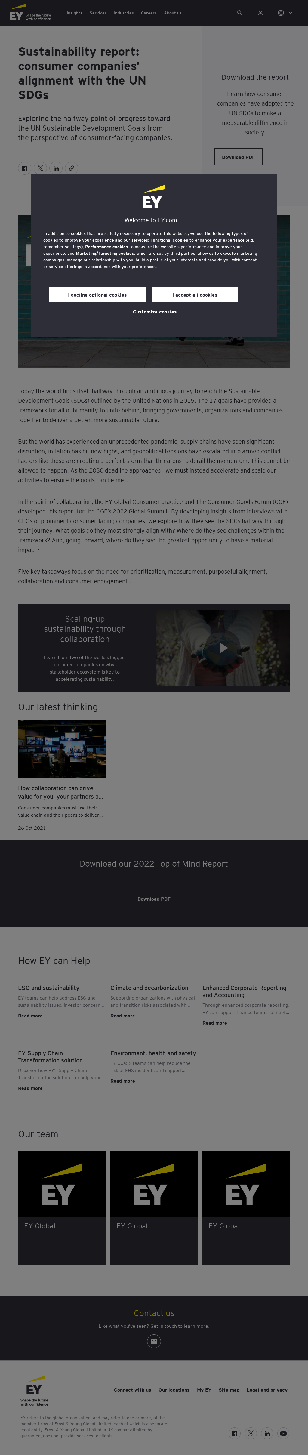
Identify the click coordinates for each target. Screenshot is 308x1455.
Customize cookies (155, 311)
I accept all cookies (194, 294)
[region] (154, 255)
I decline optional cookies (97, 294)
